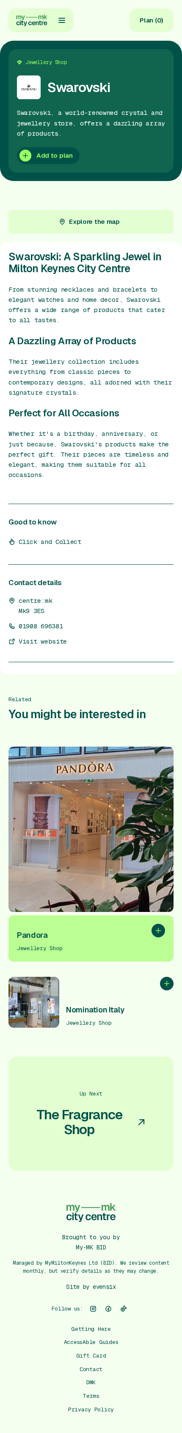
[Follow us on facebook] (108, 1309)
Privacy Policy (91, 1409)
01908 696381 (41, 626)
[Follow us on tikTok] (123, 1309)
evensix (104, 1286)
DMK (91, 1382)
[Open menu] (61, 20)
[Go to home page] (32, 20)
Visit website (43, 641)
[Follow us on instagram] (93, 1309)
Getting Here (91, 1329)
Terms (91, 1396)
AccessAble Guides (91, 1342)
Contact (91, 1369)
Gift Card (91, 1355)
